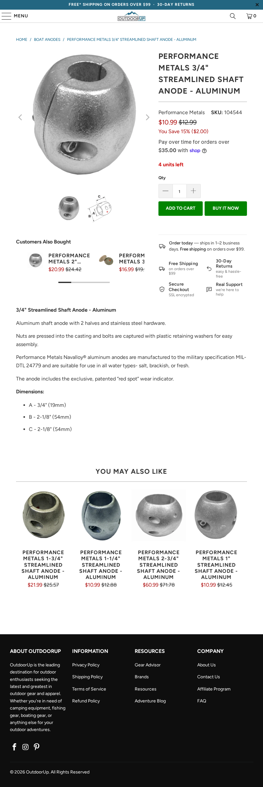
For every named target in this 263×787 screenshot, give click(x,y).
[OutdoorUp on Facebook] (15, 747)
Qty (161, 177)
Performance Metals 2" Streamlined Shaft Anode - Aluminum (69, 258)
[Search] (233, 16)
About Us (206, 665)
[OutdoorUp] (131, 16)
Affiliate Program (214, 689)
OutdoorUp (37, 772)
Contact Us (208, 677)
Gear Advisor (148, 665)
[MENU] (3, 16)
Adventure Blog (150, 701)
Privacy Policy (85, 665)
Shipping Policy (87, 677)
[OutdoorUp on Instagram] (25, 747)
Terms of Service (89, 689)
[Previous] (21, 117)
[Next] (147, 117)
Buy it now (226, 208)
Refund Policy (86, 701)
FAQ (201, 701)
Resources (146, 689)
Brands (142, 677)
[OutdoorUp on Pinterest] (37, 747)
